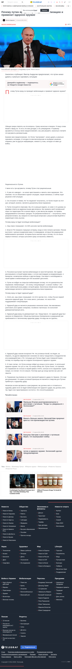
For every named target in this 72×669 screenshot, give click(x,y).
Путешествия (60, 560)
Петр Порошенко (43, 601)
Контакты (54, 654)
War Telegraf (27, 399)
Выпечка (23, 620)
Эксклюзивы (59, 6)
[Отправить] (22, 2)
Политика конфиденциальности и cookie (21, 652)
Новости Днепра (8, 517)
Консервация (25, 623)
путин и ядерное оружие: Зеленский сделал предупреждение (42, 452)
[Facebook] (48, 2)
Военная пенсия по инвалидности (9, 631)
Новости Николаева (9, 540)
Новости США (43, 553)
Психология (24, 560)
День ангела (60, 596)
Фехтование (60, 526)
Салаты (23, 633)
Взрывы (5, 587)
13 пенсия (6, 620)
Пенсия (4, 617)
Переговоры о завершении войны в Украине (18, 6)
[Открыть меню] (2, 2)
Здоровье (23, 547)
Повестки (24, 582)
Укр (69, 2)
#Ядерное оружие (30, 466)
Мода (58, 556)
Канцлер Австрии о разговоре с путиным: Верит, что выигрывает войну (41, 436)
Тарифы (41, 522)
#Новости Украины (54, 466)
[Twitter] (59, 2)
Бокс (57, 514)
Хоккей (58, 520)
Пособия (23, 532)
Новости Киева (8, 510)
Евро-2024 (59, 523)
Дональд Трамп (43, 585)
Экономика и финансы (42, 508)
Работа (23, 514)
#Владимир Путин (18, 466)
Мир (39, 547)
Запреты (59, 593)
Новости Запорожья (9, 526)
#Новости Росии (11, 468)
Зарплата (24, 510)
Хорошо (44, 10)
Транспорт (41, 516)
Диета (22, 556)
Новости (5, 507)
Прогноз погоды (26, 535)
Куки (35, 10)
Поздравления (61, 572)
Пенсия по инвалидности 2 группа (8, 625)
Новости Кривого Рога (8, 530)
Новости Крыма (8, 537)
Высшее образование (28, 529)
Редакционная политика (45, 652)
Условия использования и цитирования (14, 654)
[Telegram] (54, 2)
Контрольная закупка (44, 6)
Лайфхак (59, 566)
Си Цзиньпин (42, 588)
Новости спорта (62, 507)
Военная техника (8, 599)
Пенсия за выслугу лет (9, 639)
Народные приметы (62, 587)
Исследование (25, 563)
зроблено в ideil (66, 661)
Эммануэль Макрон (44, 592)
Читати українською (8, 24)
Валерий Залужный (44, 595)
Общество (23, 507)
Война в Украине (8, 578)
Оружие (5, 593)
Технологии (6, 550)
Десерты (23, 630)
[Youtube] (57, 2)
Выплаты (24, 517)
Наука (3, 547)
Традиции (59, 590)
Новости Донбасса (9, 534)
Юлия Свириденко (44, 610)
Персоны (41, 578)
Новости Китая (43, 563)
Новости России (43, 556)
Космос (5, 553)
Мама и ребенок (26, 550)
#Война (8, 466)
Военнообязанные (27, 592)
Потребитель (60, 553)
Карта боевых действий (7, 583)
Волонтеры (6, 596)
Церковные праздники (60, 583)
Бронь (23, 585)
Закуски (23, 636)
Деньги (40, 513)
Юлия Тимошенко (44, 604)
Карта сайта (18, 657)
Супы (22, 627)
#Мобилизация (42, 466)
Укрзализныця (43, 528)
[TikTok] (64, 2)
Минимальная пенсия (10, 635)
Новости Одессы (8, 520)
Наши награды (43, 654)
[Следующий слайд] (70, 6)
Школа (23, 526)
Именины (59, 599)
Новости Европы (43, 550)
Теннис (58, 517)
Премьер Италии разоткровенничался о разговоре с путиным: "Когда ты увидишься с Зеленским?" (43, 404)
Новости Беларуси (44, 566)
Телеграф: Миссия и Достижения (35, 657)
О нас (3, 652)
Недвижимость (43, 519)
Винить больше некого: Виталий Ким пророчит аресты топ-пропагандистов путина (43, 419)
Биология (6, 556)
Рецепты (23, 617)
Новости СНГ (42, 560)
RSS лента (52, 657)
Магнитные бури (61, 569)
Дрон (4, 560)
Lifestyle (58, 547)
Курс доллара (42, 525)
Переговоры (7, 590)
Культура (59, 563)
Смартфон (6, 563)
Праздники (59, 578)
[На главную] (36, 2)
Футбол (58, 510)
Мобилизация (25, 578)
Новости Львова (8, 523)
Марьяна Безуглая (44, 607)
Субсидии (24, 520)
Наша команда (6, 657)
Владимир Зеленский (45, 582)
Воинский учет (25, 595)
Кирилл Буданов (43, 598)
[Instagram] (62, 2)
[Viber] (51, 2)
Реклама (33, 654)
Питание (23, 553)
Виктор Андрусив (10, 20)
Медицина (24, 523)
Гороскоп (59, 550)
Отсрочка (24, 588)
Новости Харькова (9, 514)
